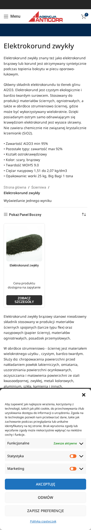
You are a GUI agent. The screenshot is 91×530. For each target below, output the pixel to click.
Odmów (45, 497)
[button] (83, 394)
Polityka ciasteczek (43, 521)
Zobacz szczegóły (24, 300)
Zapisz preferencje (45, 510)
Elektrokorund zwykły (24, 265)
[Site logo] (45, 16)
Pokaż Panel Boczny (25, 215)
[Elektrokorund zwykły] (24, 244)
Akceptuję (45, 484)
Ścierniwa (38, 187)
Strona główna (15, 187)
